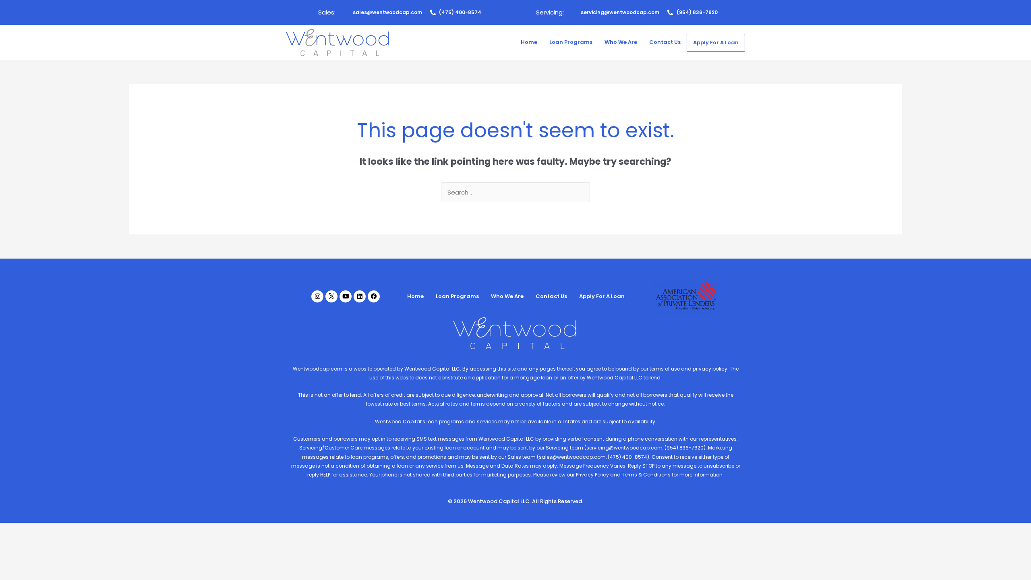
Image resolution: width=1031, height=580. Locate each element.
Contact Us (665, 42)
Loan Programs (570, 42)
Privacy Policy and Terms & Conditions (623, 474)
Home (529, 42)
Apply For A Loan (716, 42)
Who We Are (621, 42)
